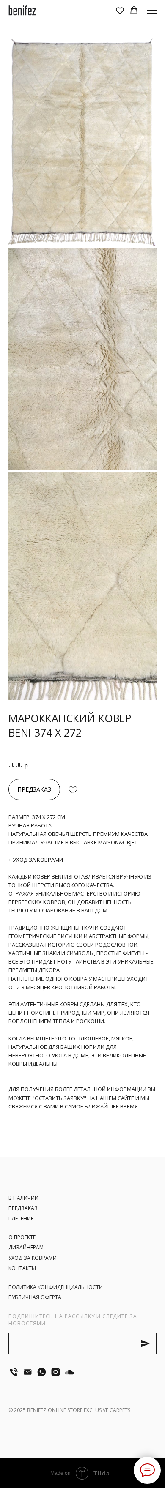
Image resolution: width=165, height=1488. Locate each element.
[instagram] (55, 1372)
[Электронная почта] (27, 1372)
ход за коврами (34, 1257)
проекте (24, 1237)
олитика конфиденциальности (57, 1287)
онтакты (23, 1268)
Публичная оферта (34, 1297)
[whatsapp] (41, 1372)
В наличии (23, 1197)
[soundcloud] (69, 1372)
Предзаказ (23, 1208)
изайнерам (28, 1247)
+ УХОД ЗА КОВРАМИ (35, 859)
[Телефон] (13, 1372)
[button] (120, 10)
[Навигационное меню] (152, 11)
